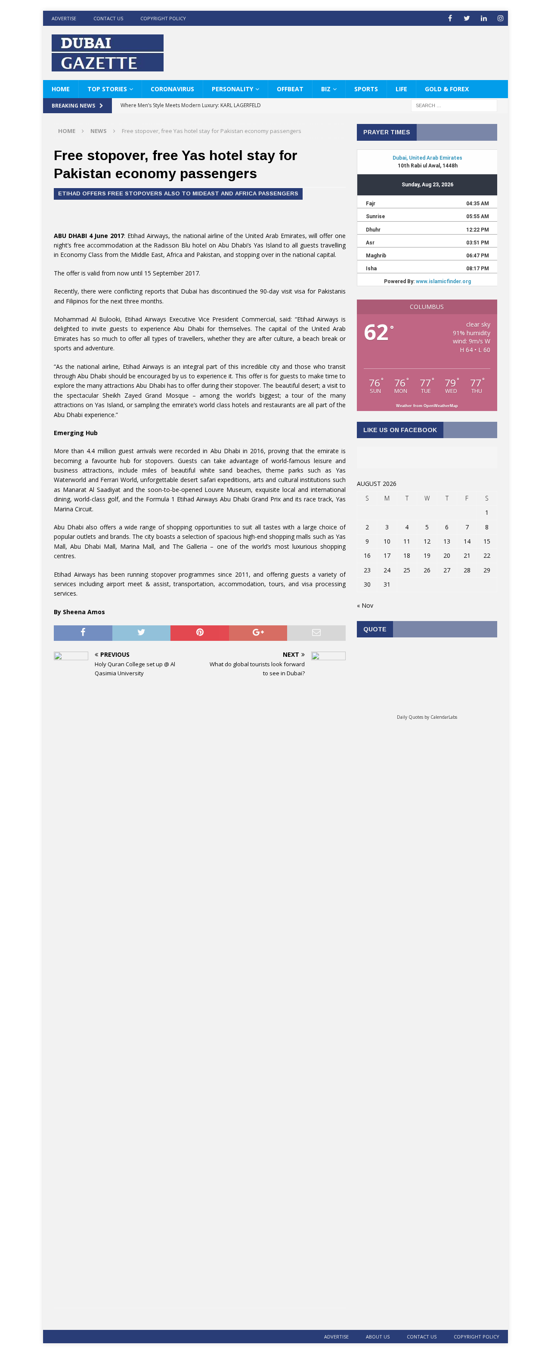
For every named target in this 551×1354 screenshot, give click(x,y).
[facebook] (450, 18)
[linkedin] (483, 18)
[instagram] (500, 18)
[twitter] (466, 18)
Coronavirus (172, 89)
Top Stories (107, 89)
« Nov (365, 605)
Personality (232, 89)
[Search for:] (454, 105)
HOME (61, 89)
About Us (378, 1336)
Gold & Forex (447, 89)
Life (401, 89)
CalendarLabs (443, 717)
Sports (366, 89)
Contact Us (108, 18)
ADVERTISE (64, 18)
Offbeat (290, 89)
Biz (326, 89)
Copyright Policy (163, 18)
